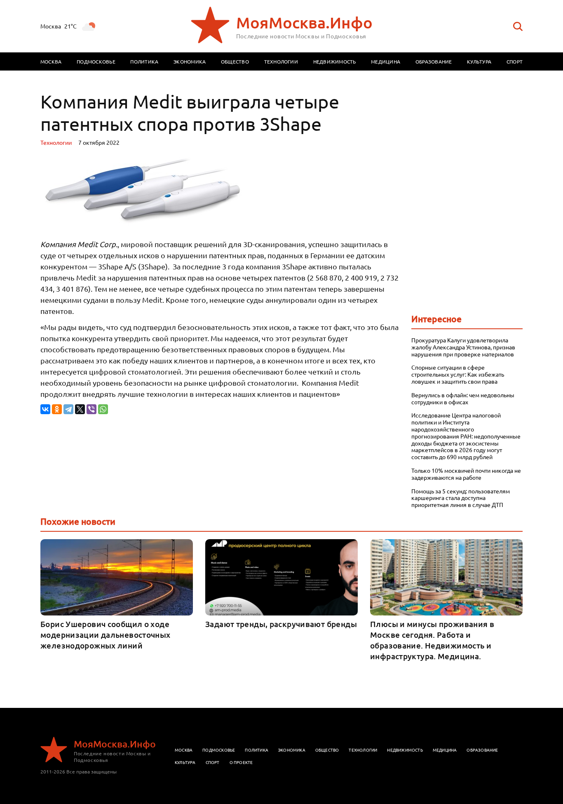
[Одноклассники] (57, 409)
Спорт (515, 61)
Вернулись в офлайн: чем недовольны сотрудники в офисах (462, 398)
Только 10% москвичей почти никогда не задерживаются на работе (466, 474)
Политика (144, 61)
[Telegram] (68, 409)
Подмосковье (96, 61)
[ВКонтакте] (45, 409)
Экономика (190, 61)
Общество (235, 61)
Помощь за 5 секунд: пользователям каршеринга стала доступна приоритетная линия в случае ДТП (460, 498)
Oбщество (327, 750)
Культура (479, 61)
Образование (433, 61)
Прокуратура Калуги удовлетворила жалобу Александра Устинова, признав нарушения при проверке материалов (463, 347)
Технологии (281, 61)
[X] (80, 409)
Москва (50, 61)
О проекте (241, 762)
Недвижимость (334, 61)
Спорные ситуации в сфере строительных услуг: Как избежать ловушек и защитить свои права (457, 374)
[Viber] (91, 409)
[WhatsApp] (103, 409)
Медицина (385, 61)
